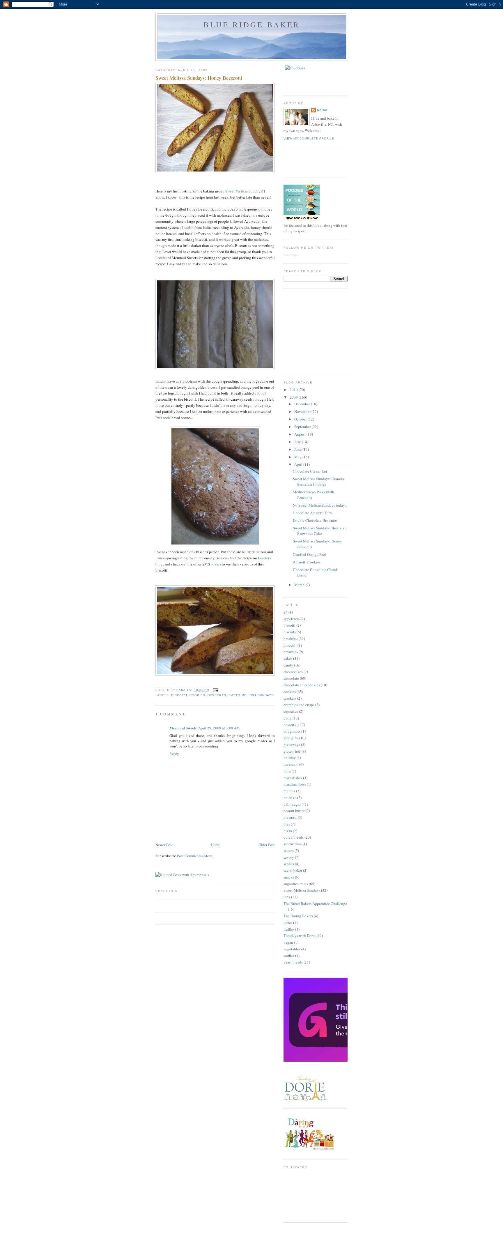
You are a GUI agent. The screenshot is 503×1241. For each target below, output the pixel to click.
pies (287, 824)
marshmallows (295, 784)
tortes (288, 922)
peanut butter (294, 810)
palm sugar (292, 804)
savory (289, 857)
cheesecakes (293, 671)
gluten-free (292, 751)
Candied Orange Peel (309, 554)
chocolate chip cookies (302, 684)
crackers (290, 698)
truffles (289, 929)
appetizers (292, 618)
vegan (288, 942)
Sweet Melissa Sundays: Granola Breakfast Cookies (318, 481)
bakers (216, 564)
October (301, 419)
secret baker (293, 870)
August (300, 434)
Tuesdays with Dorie (300, 935)
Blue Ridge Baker (251, 24)
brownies (291, 651)
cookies (197, 695)
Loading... (292, 254)
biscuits (290, 631)
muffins (289, 790)
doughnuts (292, 731)
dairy (288, 718)
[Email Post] (215, 690)
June (298, 449)
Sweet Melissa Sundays (243, 191)
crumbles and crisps (299, 704)
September (303, 426)
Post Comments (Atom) (195, 855)
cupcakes (291, 711)
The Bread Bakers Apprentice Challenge (315, 903)
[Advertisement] (327, 331)
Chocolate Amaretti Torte (313, 512)
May (298, 456)
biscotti (179, 695)
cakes (288, 658)
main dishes (293, 777)
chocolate (291, 678)
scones (289, 863)
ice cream (291, 764)
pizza (288, 830)
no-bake (290, 797)
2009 (294, 397)
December (302, 403)
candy (288, 665)
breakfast (291, 638)
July (298, 441)
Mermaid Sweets (182, 728)
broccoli (290, 645)
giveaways (292, 744)
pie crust (290, 817)
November (302, 411)
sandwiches (293, 843)
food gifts (291, 737)
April (298, 464)
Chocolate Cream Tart (310, 471)
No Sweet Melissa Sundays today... (320, 505)
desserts (217, 695)
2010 (294, 389)
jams (287, 771)
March (299, 584)
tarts (287, 896)
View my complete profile (309, 138)
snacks (289, 877)
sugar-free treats (296, 883)
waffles (289, 955)
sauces (289, 850)
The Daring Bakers (298, 915)
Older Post (266, 844)
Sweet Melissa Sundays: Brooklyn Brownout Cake (320, 530)
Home (215, 844)
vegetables (292, 949)
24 (286, 612)
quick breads (294, 837)
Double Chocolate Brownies (315, 520)
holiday (290, 757)
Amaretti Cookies (306, 562)
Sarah (323, 110)
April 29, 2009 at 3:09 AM (219, 728)
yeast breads (293, 962)
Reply (174, 753)
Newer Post (164, 844)
